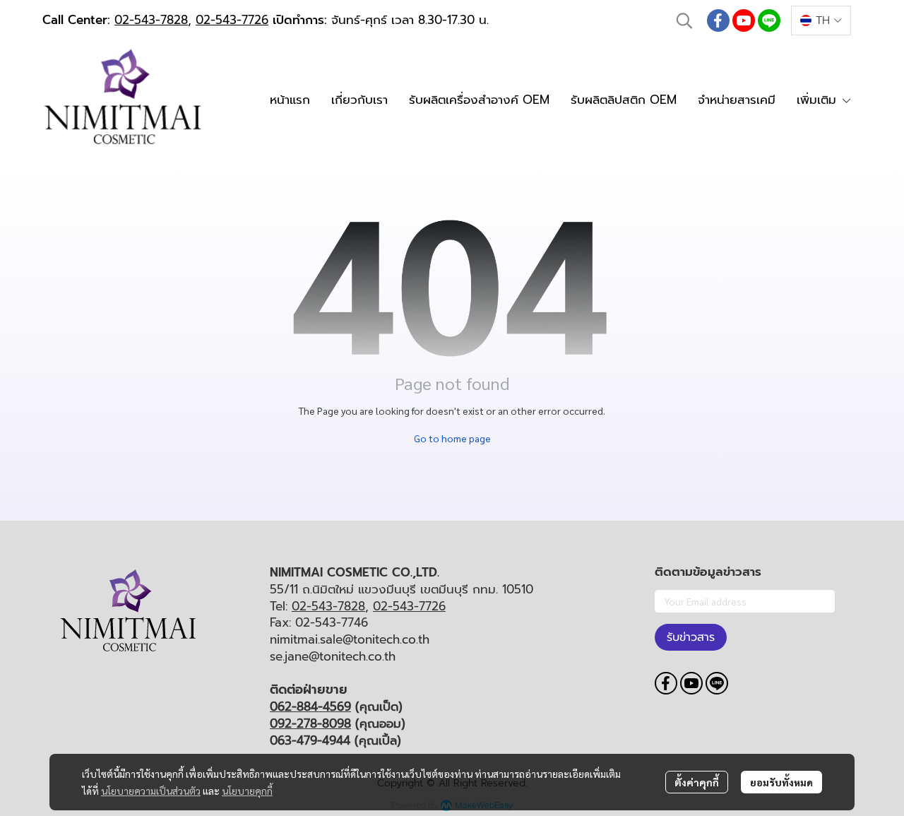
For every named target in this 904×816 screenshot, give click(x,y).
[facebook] (718, 20)
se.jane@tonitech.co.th (333, 656)
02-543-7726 (232, 20)
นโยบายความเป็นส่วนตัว (151, 790)
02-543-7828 (151, 20)
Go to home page (452, 438)
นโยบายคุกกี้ (247, 790)
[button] (684, 20)
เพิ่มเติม (818, 99)
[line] (769, 20)
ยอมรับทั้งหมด (781, 782)
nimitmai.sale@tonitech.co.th (349, 639)
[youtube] (743, 20)
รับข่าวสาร (691, 637)
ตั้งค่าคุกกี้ (696, 782)
